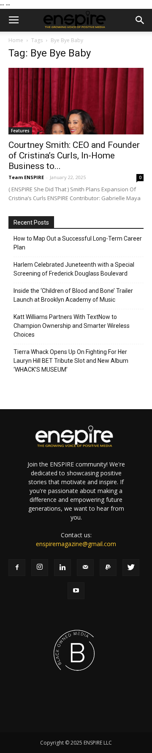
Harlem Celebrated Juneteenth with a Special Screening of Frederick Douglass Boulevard (74, 269)
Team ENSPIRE (26, 177)
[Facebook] (16, 567)
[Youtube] (76, 590)
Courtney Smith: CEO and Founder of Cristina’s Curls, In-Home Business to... (74, 155)
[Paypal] (108, 567)
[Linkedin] (62, 567)
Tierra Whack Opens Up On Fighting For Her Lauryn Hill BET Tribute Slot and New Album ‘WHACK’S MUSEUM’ (71, 360)
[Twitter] (130, 567)
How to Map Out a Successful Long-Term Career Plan (78, 243)
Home (15, 40)
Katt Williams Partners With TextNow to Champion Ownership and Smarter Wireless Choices (72, 326)
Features (20, 131)
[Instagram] (39, 567)
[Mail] (85, 567)
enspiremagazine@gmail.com (76, 544)
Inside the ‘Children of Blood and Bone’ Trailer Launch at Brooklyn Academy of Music (73, 295)
